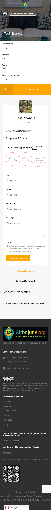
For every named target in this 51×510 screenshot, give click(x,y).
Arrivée (5, 55)
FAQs (6, 415)
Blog (6, 425)
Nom (8, 175)
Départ (5, 65)
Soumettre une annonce (23, 14)
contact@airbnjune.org (17, 368)
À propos (8, 406)
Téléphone (10, 203)
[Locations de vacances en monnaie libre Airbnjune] (25, 7)
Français (14, 507)
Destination (7, 44)
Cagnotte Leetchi (11, 441)
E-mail (9, 189)
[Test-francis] (25, 112)
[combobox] (25, 48)
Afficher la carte (11, 411)
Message (10, 217)
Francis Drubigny (34, 496)
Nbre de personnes (10, 76)
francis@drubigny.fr (21, 131)
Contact (8, 420)
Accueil (7, 402)
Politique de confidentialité (25, 492)
